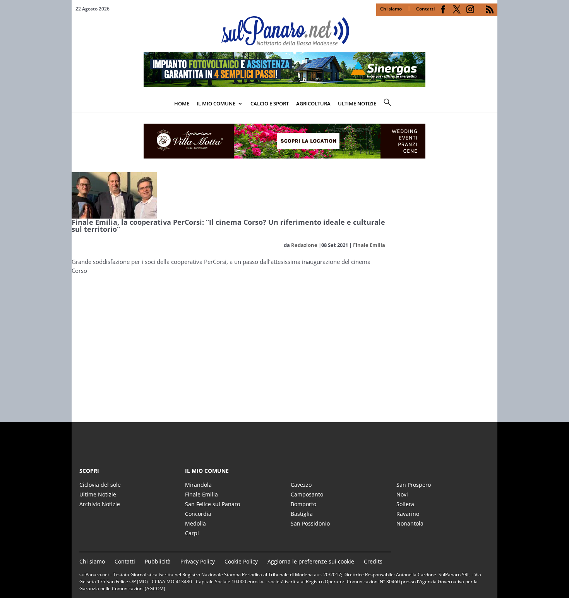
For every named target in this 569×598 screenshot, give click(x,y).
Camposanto (307, 494)
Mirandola (198, 484)
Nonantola (409, 523)
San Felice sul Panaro (212, 504)
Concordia (198, 513)
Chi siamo (391, 8)
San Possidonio (310, 523)
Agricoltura (313, 103)
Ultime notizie (357, 103)
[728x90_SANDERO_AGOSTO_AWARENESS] (284, 85)
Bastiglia (302, 513)
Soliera (405, 504)
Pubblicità (158, 561)
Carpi (192, 533)
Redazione (304, 244)
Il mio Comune (216, 103)
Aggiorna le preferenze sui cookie (310, 561)
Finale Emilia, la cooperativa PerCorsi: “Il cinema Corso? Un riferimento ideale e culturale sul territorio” (228, 225)
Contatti (425, 8)
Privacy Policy (197, 561)
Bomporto (303, 504)
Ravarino (407, 513)
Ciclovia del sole (100, 484)
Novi (402, 494)
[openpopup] (491, 104)
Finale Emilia (369, 244)
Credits (373, 561)
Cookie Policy (241, 561)
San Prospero (413, 484)
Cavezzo (301, 484)
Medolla (195, 523)
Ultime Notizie (97, 494)
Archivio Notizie (99, 504)
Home (181, 103)
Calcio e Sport (269, 103)
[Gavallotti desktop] (284, 141)
